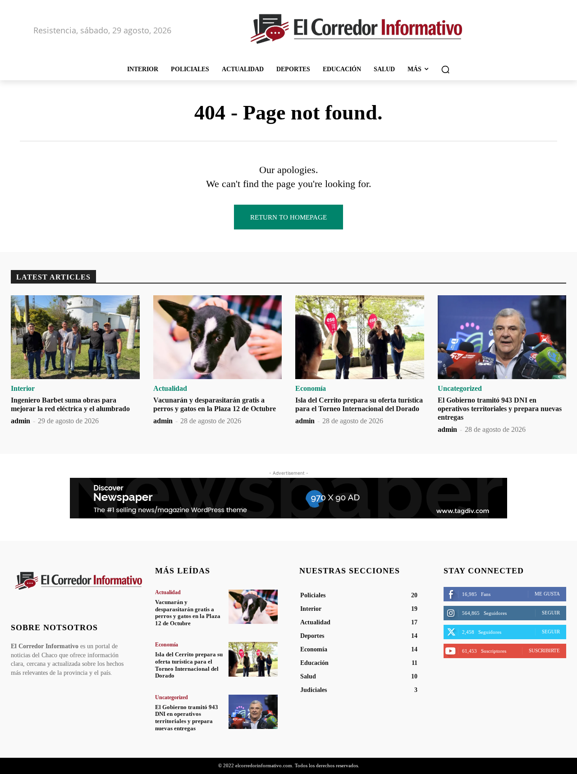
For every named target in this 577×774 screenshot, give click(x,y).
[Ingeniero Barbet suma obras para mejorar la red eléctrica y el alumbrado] (75, 337)
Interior (23, 388)
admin (20, 421)
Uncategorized (460, 388)
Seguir (551, 612)
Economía (310, 388)
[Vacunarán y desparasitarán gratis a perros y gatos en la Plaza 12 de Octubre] (217, 337)
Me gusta (547, 593)
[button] (445, 69)
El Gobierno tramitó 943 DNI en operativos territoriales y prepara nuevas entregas (500, 408)
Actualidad (170, 388)
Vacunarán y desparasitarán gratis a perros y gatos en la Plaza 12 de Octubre (187, 613)
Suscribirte (544, 650)
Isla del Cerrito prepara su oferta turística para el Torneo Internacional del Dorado (189, 665)
